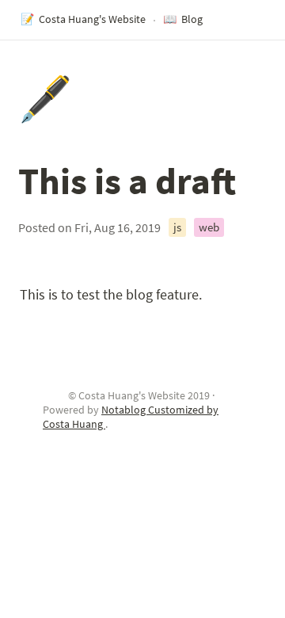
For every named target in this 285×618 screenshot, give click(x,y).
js (177, 227)
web (209, 227)
